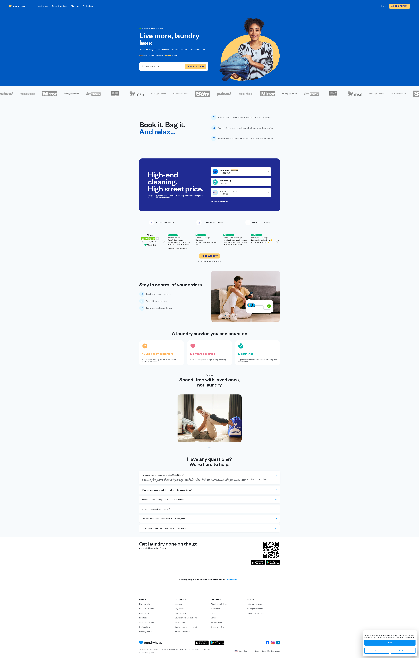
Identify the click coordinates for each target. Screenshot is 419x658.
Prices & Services (59, 6)
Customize (403, 651)
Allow (390, 643)
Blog (213, 613)
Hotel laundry (180, 622)
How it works (42, 6)
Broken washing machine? (186, 627)
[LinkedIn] (278, 642)
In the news (216, 609)
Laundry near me (146, 632)
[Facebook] (267, 642)
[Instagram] (273, 642)
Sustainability (144, 627)
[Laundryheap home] (17, 6)
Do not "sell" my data (202, 649)
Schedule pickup (399, 6)
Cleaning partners (218, 627)
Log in (383, 6)
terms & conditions (187, 649)
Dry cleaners (180, 613)
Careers (214, 618)
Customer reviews (146, 622)
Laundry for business (255, 613)
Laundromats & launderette (186, 618)
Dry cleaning (180, 609)
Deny (377, 651)
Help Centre (144, 613)
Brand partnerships (255, 609)
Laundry (178, 604)
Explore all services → (220, 201)
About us (75, 6)
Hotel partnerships (254, 604)
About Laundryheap (219, 604)
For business (88, 6)
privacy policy (172, 649)
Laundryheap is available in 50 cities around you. (208, 579)
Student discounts (182, 632)
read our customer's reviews (210, 261)
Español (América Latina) (271, 651)
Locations (143, 618)
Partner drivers (217, 622)
